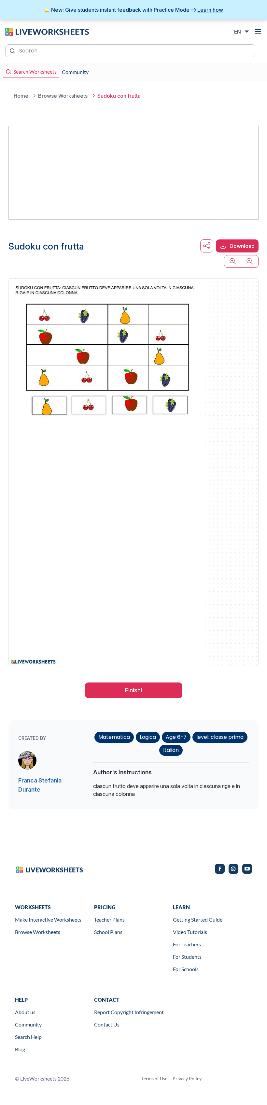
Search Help (28, 1037)
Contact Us (106, 1024)
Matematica (114, 737)
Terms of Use (154, 1078)
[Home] (47, 31)
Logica (148, 737)
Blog (20, 1049)
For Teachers (187, 944)
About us (25, 1012)
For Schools (186, 969)
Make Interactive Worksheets (48, 919)
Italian (171, 750)
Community (28, 1024)
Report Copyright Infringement (129, 1012)
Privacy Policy (187, 1078)
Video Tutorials (190, 932)
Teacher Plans (109, 919)
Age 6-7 (176, 737)
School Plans (108, 932)
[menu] (258, 32)
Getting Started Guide (197, 919)
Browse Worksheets (37, 932)
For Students (187, 957)
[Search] (13, 50)
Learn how (210, 10)
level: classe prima (220, 737)
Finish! (133, 690)
